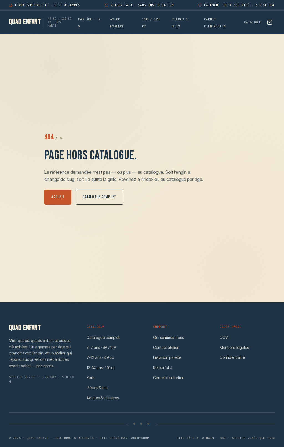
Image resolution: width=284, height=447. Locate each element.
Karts (91, 377)
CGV (224, 337)
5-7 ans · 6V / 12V (101, 347)
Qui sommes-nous (168, 337)
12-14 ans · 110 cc (101, 367)
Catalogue (253, 22)
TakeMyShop (139, 438)
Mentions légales (234, 347)
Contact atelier (166, 347)
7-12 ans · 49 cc (100, 357)
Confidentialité (232, 357)
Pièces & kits (97, 387)
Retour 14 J (162, 367)
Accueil (57, 197)
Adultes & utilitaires (103, 397)
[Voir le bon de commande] (269, 22)
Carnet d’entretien (168, 377)
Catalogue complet (99, 197)
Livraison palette (167, 357)
